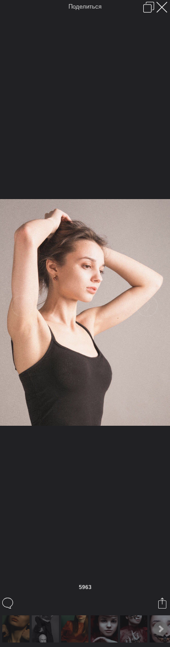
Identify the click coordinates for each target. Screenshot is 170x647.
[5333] (46, 628)
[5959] (105, 628)
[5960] (135, 628)
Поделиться (85, 6)
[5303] (17, 628)
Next (160, 629)
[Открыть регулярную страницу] (148, 7)
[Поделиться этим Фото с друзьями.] (163, 603)
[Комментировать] (8, 603)
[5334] (76, 628)
